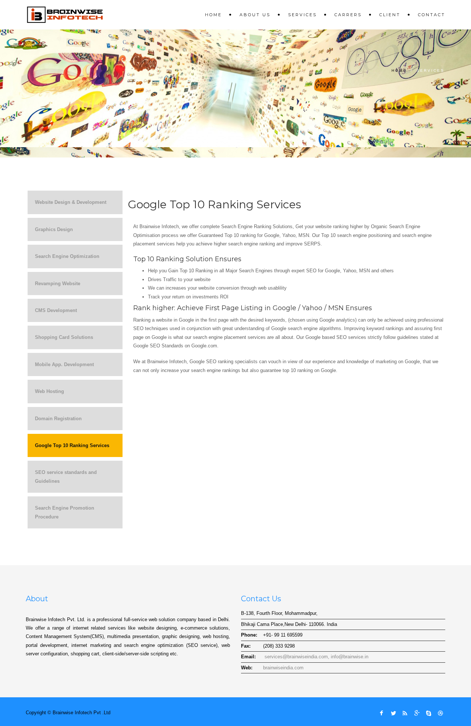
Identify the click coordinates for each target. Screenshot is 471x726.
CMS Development (56, 310)
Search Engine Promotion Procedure (64, 512)
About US (255, 14)
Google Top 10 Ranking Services (72, 445)
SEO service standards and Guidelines (66, 477)
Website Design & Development (70, 202)
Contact (431, 14)
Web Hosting (49, 391)
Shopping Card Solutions (64, 337)
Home (213, 14)
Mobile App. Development (64, 364)
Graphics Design (54, 229)
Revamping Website (57, 283)
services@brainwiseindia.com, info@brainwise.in (315, 656)
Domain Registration (58, 418)
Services (302, 14)
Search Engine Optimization (67, 256)
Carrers (348, 14)
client (389, 14)
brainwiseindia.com (283, 667)
